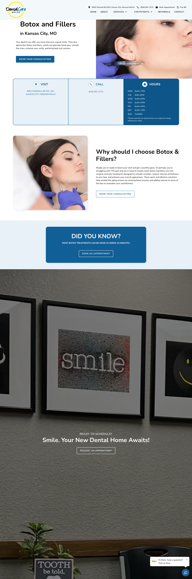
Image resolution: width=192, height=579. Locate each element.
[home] (22, 10)
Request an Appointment (96, 450)
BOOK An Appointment (96, 253)
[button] (120, 11)
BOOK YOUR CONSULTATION (35, 59)
